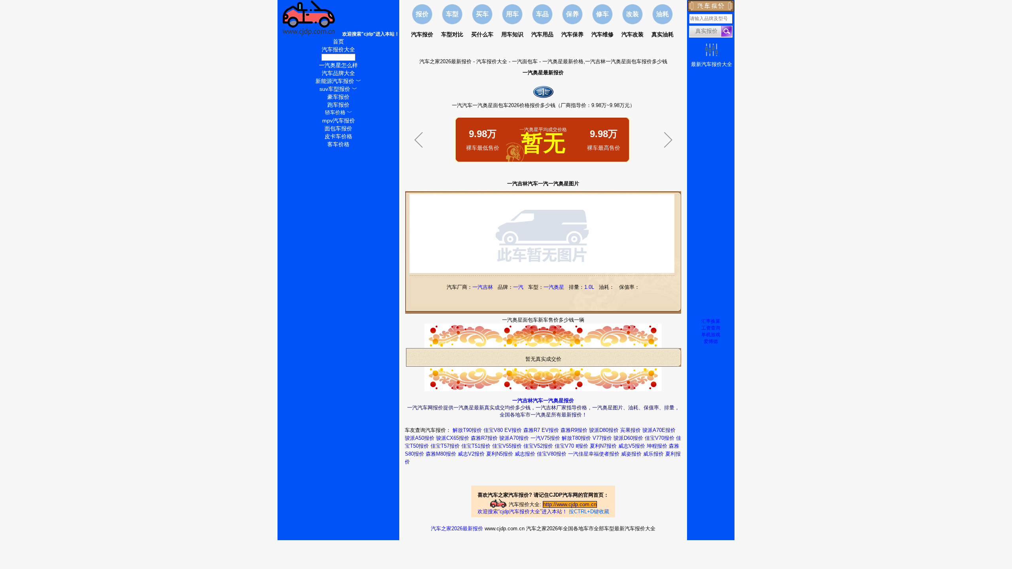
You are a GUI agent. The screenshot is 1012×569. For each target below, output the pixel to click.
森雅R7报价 (484, 438)
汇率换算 (710, 321)
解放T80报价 (576, 438)
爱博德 (711, 341)
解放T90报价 (467, 430)
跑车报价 (338, 105)
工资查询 (710, 328)
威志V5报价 (631, 446)
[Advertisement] (543, 173)
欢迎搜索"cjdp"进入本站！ (370, 34)
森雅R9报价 (574, 430)
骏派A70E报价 (659, 430)
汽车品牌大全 (338, 73)
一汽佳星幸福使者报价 (593, 454)
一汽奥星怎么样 (338, 65)
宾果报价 (630, 430)
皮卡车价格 (338, 136)
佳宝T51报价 (476, 446)
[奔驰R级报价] (668, 151)
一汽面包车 (525, 61)
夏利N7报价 (603, 446)
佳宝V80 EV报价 (502, 430)
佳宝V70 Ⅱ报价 (571, 446)
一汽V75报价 (545, 438)
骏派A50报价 (419, 438)
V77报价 (602, 438)
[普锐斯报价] (418, 151)
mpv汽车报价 (338, 120)
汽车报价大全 (491, 61)
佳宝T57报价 (445, 446)
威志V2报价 (471, 454)
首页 (338, 41)
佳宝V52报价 (538, 446)
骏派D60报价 (628, 438)
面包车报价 (338, 128)
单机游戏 (710, 334)
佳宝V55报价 (507, 446)
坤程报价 (657, 446)
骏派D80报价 (604, 430)
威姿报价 (631, 454)
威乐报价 (653, 454)
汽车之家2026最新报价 (445, 61)
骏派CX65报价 (452, 438)
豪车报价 (338, 97)
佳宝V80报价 (551, 454)
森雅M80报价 (441, 454)
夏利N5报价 (499, 454)
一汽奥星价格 (338, 57)
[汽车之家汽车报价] (309, 34)
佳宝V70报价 (659, 438)
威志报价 (525, 454)
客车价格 (338, 144)
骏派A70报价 (514, 438)
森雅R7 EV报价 (541, 430)
